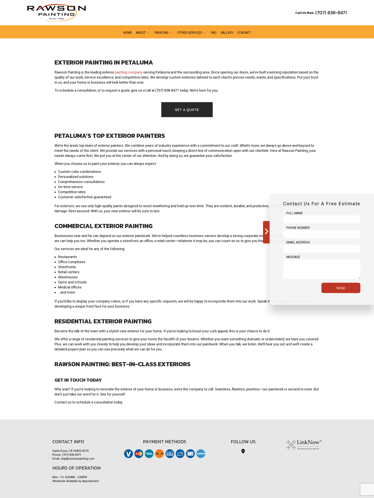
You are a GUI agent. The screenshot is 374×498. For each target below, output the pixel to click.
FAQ (213, 32)
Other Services (189, 32)
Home (127, 32)
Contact (244, 32)
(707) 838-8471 (331, 12)
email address (298, 242)
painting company (128, 72)
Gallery (227, 32)
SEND (340, 288)
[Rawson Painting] (56, 12)
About (141, 32)
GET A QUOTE (187, 109)
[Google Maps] (243, 452)
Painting (161, 32)
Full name (294, 213)
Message (293, 257)
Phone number (298, 227)
